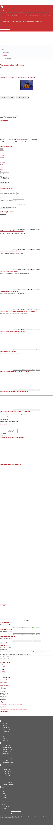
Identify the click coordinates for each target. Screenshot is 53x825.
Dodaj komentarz (3, 435)
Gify (3, 10)
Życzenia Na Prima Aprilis (7, 758)
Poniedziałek (10, 704)
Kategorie (3, 12)
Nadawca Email (6, 197)
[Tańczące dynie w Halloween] (26, 89)
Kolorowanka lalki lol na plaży (6, 638)
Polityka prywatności (6, 806)
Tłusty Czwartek (19, 704)
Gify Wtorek (4, 733)
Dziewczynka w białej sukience (6, 631)
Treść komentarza (3, 433)
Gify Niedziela (7, 12)
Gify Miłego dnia (28, 12)
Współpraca (4, 804)
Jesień (13, 714)
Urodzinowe (7, 709)
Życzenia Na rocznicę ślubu (7, 762)
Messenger (2, 153)
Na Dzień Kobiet (12, 709)
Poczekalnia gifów (45, 12)
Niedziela (2, 704)
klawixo (3, 666)
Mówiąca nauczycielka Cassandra (6, 624)
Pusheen (10, 714)
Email (1, 169)
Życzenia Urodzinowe (15, 15)
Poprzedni (17, 77)
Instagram (2, 157)
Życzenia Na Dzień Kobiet (23, 15)
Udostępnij (15, 117)
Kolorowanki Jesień (31, 21)
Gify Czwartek (12, 12)
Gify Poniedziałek (16, 12)
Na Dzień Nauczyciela (19, 709)
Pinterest (2, 167)
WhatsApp (2, 155)
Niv (3, 675)
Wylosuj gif (26, 620)
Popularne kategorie (34, 12)
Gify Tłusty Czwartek (22, 12)
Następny (22, 77)
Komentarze (9, 117)
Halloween (19, 139)
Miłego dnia (14, 704)
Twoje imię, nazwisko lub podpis (6, 200)
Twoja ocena (2, 427)
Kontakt (4, 802)
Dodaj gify (49, 12)
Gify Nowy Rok (5, 740)
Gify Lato (4, 736)
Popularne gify (39, 12)
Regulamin (4, 801)
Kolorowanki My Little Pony (10, 21)
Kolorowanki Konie (18, 21)
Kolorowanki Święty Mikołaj (7, 784)
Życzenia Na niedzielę (8, 15)
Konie (7, 714)
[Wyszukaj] (11, 813)
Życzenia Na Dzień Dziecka (7, 760)
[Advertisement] (26, 37)
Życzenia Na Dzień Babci (7, 757)
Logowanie (7, 26)
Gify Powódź (4, 738)
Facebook (2, 150)
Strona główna (5, 789)
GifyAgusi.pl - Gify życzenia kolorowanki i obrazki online (16, 819)
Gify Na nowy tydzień (6, 735)
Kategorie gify (3, 682)
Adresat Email (8, 193)
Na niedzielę (3, 709)
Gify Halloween (7, 416)
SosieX (3, 671)
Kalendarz (4, 797)
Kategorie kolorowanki (4, 685)
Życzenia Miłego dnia (30, 15)
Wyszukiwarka (5, 808)
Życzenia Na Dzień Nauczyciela (38, 15)
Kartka (5, 117)
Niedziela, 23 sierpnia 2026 (5, 647)
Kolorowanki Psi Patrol (6, 775)
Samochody (16, 714)
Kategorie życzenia (4, 683)
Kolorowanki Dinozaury (7, 780)
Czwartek (5, 704)
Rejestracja (4, 26)
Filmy (3, 799)
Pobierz (1, 117)
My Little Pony (3, 714)
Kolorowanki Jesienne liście (7, 779)
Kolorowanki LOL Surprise (7, 782)
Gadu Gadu (2, 162)
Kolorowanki (4, 19)
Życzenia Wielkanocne (6, 755)
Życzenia (3, 13)
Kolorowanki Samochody (38, 21)
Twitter (1, 160)
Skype (1, 164)
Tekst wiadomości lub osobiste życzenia (8, 207)
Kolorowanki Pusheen (24, 21)
